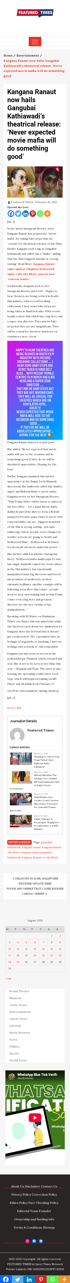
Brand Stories (19, 991)
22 (51, 955)
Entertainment (19, 842)
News (13, 1039)
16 (60, 949)
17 (9, 955)
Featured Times (35, 24)
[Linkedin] (25, 213)
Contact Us (49, 1186)
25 (18, 962)
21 (43, 955)
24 (9, 962)
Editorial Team (27, 1211)
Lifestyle (15, 1026)
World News (18, 1060)
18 (18, 955)
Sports (14, 1053)
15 (51, 949)
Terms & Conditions (28, 1227)
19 (26, 955)
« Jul (8, 978)
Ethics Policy (19, 1203)
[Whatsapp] (40, 213)
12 (26, 949)
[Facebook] (11, 213)
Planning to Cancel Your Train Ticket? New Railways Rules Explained (47, 761)
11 (18, 949)
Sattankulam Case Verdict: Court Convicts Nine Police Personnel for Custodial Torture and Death (34, 804)
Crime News (18, 1005)
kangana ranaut (31, 847)
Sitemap (49, 1227)
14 (43, 949)
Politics (14, 1046)
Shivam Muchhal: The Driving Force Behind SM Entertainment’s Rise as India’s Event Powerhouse (35, 782)
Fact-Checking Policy (43, 1203)
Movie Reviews (19, 1032)
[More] (47, 213)
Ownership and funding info (34, 1219)
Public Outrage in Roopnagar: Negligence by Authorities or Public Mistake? (47, 824)
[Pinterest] (32, 213)
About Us (17, 1186)
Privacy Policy (21, 1194)
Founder (45, 1211)
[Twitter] (18, 213)
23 (60, 955)
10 (9, 949)
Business (15, 998)
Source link (14, 708)
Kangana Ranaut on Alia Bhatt (40, 857)
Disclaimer (32, 1186)
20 (34, 955)
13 (35, 949)
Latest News (18, 1019)
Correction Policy (44, 1194)
